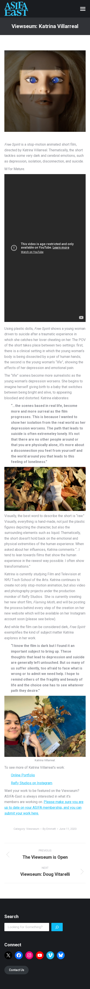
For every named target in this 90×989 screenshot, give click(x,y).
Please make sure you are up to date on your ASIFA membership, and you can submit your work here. (43, 807)
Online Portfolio (23, 775)
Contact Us (16, 970)
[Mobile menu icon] (83, 9)
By (49, 828)
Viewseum (32, 828)
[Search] (57, 927)
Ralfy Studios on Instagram (31, 783)
